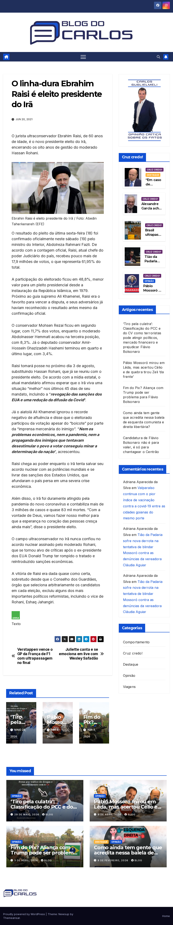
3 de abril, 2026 (26, 860)
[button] (158, 57)
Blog (49, 814)
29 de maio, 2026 (27, 814)
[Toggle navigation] (83, 56)
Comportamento (136, 642)
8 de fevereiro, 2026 (113, 860)
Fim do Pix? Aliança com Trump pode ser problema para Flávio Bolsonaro (43, 852)
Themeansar (11, 918)
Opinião (149, 281)
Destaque (153, 175)
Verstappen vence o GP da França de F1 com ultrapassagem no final (35, 656)
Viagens (129, 687)
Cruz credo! (154, 169)
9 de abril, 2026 (110, 814)
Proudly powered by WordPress (24, 914)
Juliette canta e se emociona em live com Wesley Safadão (78, 653)
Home (166, 916)
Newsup (63, 914)
